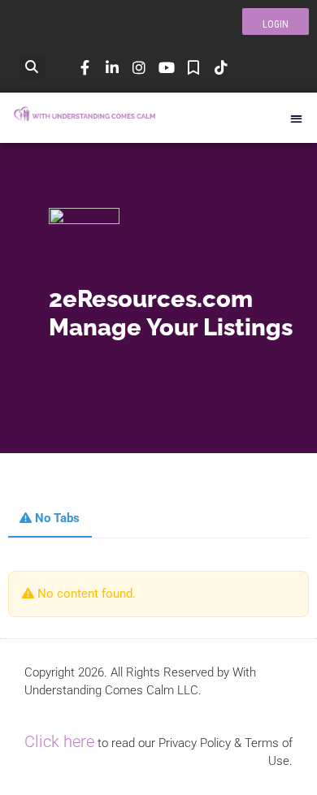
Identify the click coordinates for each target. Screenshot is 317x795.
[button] (32, 67)
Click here (59, 741)
